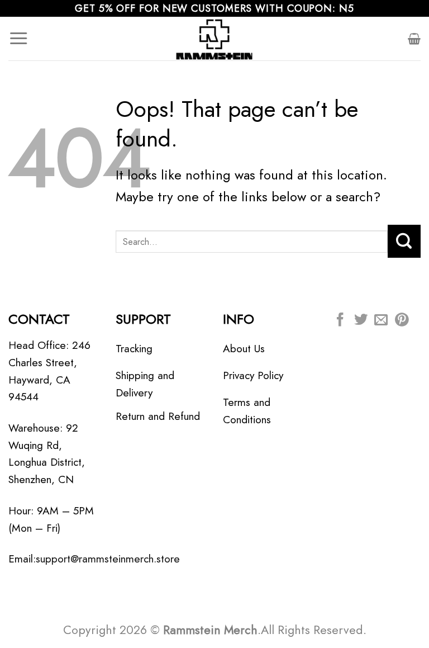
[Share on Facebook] (340, 320)
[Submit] (404, 241)
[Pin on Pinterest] (401, 320)
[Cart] (414, 38)
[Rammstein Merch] (214, 38)
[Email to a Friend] (381, 320)
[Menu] (18, 38)
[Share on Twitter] (361, 320)
